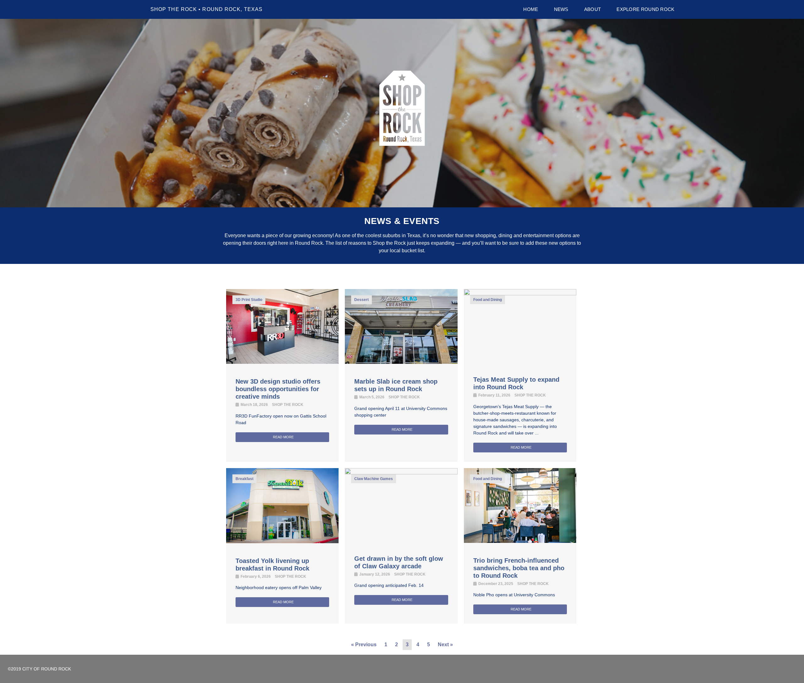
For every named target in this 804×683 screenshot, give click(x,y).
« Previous (364, 644)
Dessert (361, 300)
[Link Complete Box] (282, 375)
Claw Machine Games (373, 479)
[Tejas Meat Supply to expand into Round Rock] (520, 293)
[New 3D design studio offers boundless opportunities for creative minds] (282, 362)
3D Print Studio (249, 300)
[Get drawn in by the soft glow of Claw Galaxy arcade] (401, 472)
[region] (402, 113)
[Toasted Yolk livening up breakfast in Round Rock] (282, 541)
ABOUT (592, 9)
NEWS (561, 9)
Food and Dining (487, 300)
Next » (445, 644)
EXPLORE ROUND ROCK (645, 9)
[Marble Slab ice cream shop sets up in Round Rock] (401, 362)
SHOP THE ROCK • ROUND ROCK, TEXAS (206, 9)
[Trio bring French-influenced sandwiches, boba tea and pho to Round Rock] (520, 541)
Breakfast (244, 479)
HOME (530, 9)
